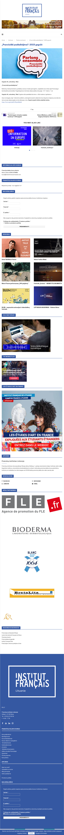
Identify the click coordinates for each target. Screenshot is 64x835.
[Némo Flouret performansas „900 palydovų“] (16, 271)
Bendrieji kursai (6, 736)
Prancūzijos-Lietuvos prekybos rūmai (11, 643)
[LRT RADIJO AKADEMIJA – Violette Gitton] (48, 295)
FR (2, 707)
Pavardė (6, 207)
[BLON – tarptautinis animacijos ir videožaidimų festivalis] (16, 295)
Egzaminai (4, 753)
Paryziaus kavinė (6, 637)
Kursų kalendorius (6, 734)
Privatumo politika (6, 778)
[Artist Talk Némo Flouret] (16, 247)
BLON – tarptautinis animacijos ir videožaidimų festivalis (16, 308)
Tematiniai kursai (6, 743)
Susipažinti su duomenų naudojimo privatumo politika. (38, 218)
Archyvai (10, 40)
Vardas (5, 201)
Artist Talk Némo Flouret (9, 259)
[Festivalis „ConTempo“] (47, 136)
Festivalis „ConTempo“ (47, 147)
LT (4, 707)
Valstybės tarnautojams (8, 749)
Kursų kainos (5, 757)
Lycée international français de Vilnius (12, 635)
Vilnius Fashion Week (40, 259)
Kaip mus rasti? (6, 767)
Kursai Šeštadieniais (7, 738)
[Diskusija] (17, 136)
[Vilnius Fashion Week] (48, 247)
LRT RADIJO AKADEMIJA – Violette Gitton (46, 307)
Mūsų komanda (6, 771)
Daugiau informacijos (41, 833)
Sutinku (31, 833)
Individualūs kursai (6, 745)
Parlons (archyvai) (21, 40)
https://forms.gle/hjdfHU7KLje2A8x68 (12, 102)
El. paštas (6, 212)
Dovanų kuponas (6, 755)
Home (3, 40)
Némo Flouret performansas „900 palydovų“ (15, 283)
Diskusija (17, 147)
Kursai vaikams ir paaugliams (9, 740)
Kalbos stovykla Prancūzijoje (9, 751)
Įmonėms (4, 747)
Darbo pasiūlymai (6, 773)
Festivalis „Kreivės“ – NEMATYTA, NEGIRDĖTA (48, 283)
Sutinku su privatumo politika (12, 223)
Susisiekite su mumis (7, 769)
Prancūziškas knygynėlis (8, 639)
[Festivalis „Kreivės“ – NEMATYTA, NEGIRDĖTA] (48, 271)
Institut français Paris (7, 641)
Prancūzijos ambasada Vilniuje (10, 633)
